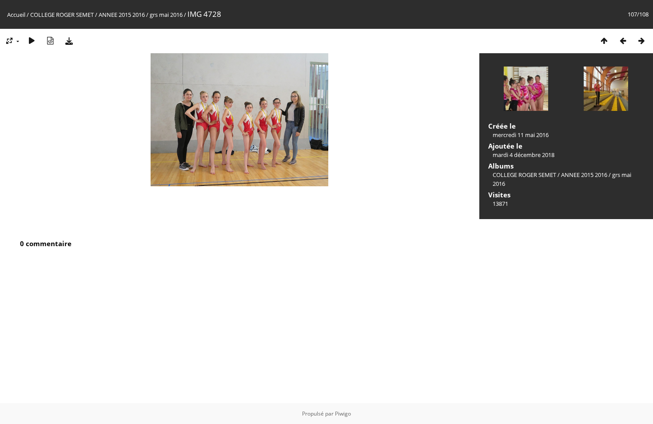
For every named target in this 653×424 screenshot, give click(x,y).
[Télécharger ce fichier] (69, 40)
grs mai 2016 (166, 15)
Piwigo (343, 413)
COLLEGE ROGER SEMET (62, 15)
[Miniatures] (604, 40)
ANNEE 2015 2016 (122, 15)
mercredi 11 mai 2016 (521, 135)
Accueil (16, 15)
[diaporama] (31, 40)
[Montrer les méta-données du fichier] (50, 40)
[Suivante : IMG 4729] (641, 40)
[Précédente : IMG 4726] (622, 40)
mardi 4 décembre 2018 (523, 155)
